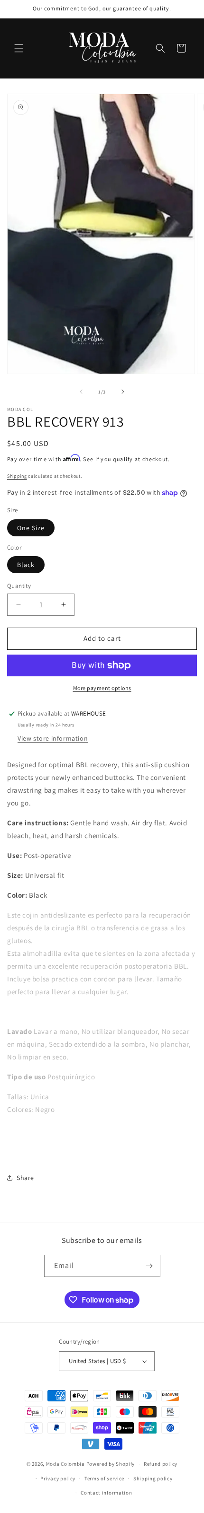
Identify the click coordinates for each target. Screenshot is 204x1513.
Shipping (17, 476)
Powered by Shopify (110, 1464)
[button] (19, 48)
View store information (53, 738)
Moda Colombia (65, 1464)
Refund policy (160, 1464)
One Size (31, 528)
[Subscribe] (149, 1266)
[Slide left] (81, 391)
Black (26, 564)
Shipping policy (153, 1478)
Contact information (106, 1492)
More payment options (102, 687)
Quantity (19, 586)
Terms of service (104, 1478)
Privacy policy (57, 1478)
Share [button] (25, 1177)
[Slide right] (122, 391)
